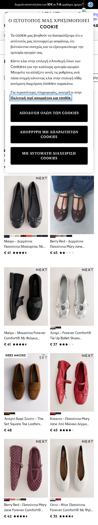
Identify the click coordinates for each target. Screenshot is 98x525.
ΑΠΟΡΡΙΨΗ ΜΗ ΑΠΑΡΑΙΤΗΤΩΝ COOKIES (49, 134)
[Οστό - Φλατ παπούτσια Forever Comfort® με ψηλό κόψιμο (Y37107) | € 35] (72, 468)
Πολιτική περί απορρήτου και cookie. (41, 98)
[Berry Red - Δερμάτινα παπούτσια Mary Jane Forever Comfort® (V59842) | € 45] (72, 205)
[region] (49, 93)
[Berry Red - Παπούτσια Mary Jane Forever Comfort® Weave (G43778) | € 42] (26, 468)
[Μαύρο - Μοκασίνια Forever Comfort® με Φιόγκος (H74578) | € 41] (26, 296)
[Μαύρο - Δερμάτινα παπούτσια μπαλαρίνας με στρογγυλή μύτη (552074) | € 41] (26, 205)
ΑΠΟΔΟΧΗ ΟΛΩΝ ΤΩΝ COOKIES (49, 113)
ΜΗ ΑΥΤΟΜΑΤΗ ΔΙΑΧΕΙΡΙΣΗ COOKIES (49, 156)
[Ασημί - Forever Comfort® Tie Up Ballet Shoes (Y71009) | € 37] (72, 296)
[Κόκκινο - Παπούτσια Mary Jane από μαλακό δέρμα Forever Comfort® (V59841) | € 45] (72, 382)
